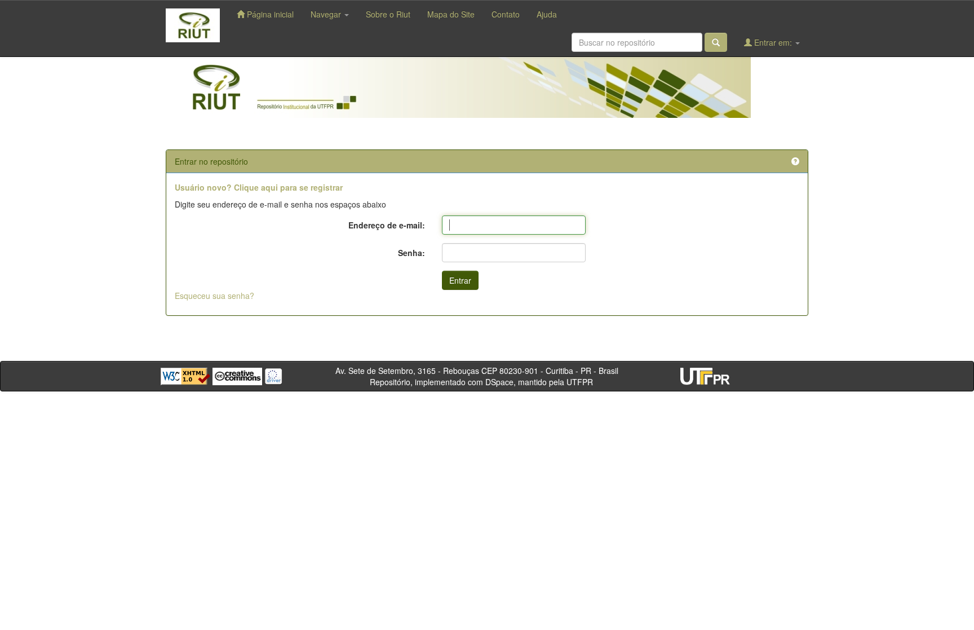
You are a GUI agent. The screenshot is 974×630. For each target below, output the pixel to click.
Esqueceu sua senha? (214, 295)
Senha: (411, 252)
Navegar (327, 14)
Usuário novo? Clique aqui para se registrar (259, 187)
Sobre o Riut (388, 14)
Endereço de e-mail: (386, 225)
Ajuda (547, 14)
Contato (506, 14)
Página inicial (269, 14)
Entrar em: (773, 42)
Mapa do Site (451, 14)
